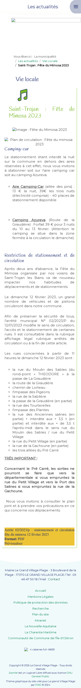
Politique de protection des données (41, 602)
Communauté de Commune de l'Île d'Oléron (40, 638)
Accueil (40, 590)
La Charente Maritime (40, 632)
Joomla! (13, 672)
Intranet (40, 620)
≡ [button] (76, 7)
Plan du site (40, 614)
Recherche (40, 608)
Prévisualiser (13, 543)
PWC (38, 684)
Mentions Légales (40, 596)
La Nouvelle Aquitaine (40, 626)
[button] (70, 678)
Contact (54, 579)
